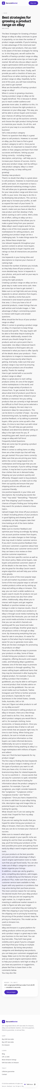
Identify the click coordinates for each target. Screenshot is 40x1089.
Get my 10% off (20, 1080)
